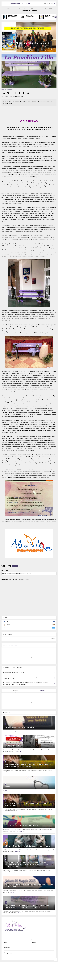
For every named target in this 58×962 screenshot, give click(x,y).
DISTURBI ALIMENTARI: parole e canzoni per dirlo (21, 746)
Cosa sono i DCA (7, 939)
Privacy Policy (7, 947)
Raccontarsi (10, 89)
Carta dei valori (32, 942)
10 (6, 902)
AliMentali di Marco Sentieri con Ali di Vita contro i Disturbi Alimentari (28, 846)
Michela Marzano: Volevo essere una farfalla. (19, 727)
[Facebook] (49, 4)
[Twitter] (45, 4)
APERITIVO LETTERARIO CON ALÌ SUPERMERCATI (22, 826)
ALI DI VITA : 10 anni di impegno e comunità (49, 16)
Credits (30, 945)
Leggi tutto (16, 731)
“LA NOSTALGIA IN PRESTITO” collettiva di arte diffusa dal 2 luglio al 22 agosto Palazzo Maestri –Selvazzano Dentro (29, 40)
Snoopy (7, 787)
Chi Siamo (31, 939)
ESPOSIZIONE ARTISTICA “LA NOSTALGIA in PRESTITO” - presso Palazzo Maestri (12, 15)
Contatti (5, 942)
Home (3, 89)
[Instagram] (47, 4)
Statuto (5, 945)
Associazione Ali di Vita (20, 4)
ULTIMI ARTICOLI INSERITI (11, 645)
